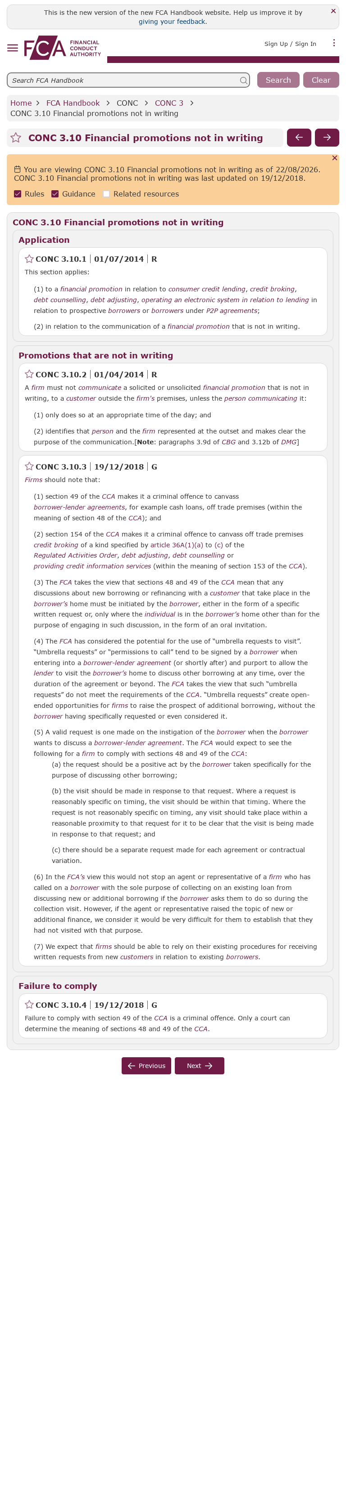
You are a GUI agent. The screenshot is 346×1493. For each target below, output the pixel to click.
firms (120, 705)
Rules (34, 193)
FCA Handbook (73, 102)
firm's (146, 398)
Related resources (146, 193)
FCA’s (76, 877)
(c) (218, 545)
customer (81, 398)
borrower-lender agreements (79, 507)
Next (194, 1065)
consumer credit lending (207, 289)
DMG (288, 442)
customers (136, 957)
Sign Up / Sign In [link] (290, 43)
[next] (327, 138)
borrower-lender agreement (127, 663)
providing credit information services (92, 566)
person (235, 398)
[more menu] (334, 43)
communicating (272, 398)
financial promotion (91, 289)
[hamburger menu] (12, 48)
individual (160, 614)
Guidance (79, 193)
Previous (152, 1065)
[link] (63, 48)
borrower (183, 604)
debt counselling (60, 300)
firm (38, 387)
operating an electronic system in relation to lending (225, 300)
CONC (127, 102)
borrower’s (51, 604)
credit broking (272, 289)
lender (44, 673)
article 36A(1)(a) (176, 545)
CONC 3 (169, 102)
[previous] (299, 138)
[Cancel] (335, 158)
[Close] (334, 11)
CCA (108, 496)
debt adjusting (114, 300)
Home (21, 102)
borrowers (124, 311)
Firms (33, 480)
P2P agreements (231, 311)
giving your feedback (172, 21)
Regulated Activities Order (75, 555)
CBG (229, 442)
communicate (99, 387)
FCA (65, 582)
